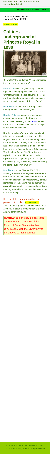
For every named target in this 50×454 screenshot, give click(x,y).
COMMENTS (31, 202)
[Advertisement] (25, 339)
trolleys (34, 121)
